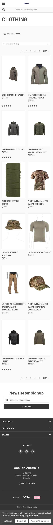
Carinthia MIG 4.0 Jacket (13, 95)
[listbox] (30, 44)
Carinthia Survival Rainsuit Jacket (37, 360)
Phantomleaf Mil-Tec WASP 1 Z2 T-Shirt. (38, 202)
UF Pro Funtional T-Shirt (39, 252)
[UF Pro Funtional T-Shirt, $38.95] (39, 231)
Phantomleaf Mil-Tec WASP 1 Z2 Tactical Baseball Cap (38, 307)
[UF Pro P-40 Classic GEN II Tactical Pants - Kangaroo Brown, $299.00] (13, 283)
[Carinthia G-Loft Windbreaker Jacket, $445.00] (39, 128)
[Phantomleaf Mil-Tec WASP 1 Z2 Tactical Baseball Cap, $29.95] (39, 283)
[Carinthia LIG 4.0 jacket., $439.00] (13, 128)
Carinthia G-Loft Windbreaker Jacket (37, 151)
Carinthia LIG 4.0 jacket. (13, 149)
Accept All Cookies (40, 521)
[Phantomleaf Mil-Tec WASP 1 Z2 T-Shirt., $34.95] (39, 180)
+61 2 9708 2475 (28, 483)
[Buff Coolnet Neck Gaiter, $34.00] (13, 180)
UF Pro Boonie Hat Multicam (10, 254)
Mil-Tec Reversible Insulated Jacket (37, 96)
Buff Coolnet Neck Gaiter (10, 202)
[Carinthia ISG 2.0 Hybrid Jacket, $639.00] (13, 337)
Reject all (21, 521)
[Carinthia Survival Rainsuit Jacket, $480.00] (39, 337)
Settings (8, 521)
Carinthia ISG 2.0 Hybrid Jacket (13, 360)
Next (45, 51)
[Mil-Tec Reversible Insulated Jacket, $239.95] (39, 74)
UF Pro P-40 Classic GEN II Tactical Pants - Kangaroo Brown (13, 307)
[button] (26, 34)
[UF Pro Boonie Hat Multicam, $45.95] (13, 231)
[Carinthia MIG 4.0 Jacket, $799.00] (13, 74)
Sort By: (6, 44)
